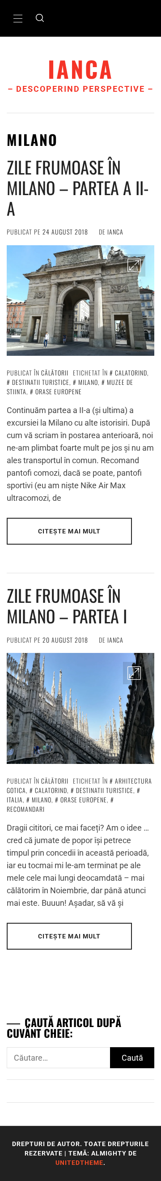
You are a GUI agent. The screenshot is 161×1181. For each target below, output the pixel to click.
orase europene (58, 391)
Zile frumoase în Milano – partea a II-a (78, 187)
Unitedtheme (79, 1162)
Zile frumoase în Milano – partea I (67, 605)
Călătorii (54, 372)
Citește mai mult (69, 531)
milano (88, 382)
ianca (81, 68)
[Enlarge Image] (134, 265)
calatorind (131, 372)
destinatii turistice (40, 382)
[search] (40, 18)
